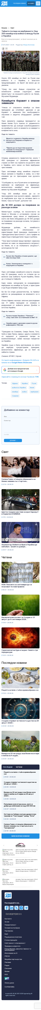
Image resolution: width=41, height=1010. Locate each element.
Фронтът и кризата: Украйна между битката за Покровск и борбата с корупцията (20, 140)
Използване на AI (11, 953)
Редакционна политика (13, 937)
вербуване (34, 392)
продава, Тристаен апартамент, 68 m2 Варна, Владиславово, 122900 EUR (27, 870)
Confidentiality (9, 986)
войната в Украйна (19, 388)
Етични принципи (11, 940)
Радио (7, 965)
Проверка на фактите (12, 946)
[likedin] (11, 908)
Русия (34, 383)
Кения (32, 388)
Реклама (8, 962)
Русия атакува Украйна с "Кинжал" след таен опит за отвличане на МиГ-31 (21, 316)
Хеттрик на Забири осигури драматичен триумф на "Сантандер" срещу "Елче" (20, 815)
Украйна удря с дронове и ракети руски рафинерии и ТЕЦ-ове (21, 324)
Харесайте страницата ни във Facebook (20, 377)
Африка (15, 383)
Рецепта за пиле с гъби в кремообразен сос (20, 773)
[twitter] (16, 908)
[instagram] (21, 908)
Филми (7, 971)
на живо (31, 3)
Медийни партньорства (13, 959)
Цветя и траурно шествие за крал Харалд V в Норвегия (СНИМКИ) (20, 513)
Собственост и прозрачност (15, 943)
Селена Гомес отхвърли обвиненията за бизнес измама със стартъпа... (18, 480)
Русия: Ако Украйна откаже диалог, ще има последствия (21, 257)
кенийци (15, 392)
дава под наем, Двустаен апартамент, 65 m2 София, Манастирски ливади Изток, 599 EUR (27, 851)
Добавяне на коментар (17, 410)
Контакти (8, 918)
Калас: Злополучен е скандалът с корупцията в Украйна (19, 264)
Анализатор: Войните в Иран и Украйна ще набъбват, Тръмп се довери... (19, 546)
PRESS (7, 956)
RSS (6, 974)
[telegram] (26, 908)
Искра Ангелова (29, 45)
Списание (8, 968)
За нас (7, 921)
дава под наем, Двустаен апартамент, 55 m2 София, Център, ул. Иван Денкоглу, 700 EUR (27, 861)
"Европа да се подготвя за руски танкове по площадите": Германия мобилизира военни (20, 149)
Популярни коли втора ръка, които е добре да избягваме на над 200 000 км (19, 805)
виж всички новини (20, 836)
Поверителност (10, 925)
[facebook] (7, 908)
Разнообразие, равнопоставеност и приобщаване (18, 949)
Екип (6, 934)
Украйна (25, 383)
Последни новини (19, 3)
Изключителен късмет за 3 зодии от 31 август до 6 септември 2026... (18, 618)
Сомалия (15, 396)
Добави (13, 440)
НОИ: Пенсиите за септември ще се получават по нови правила (17, 586)
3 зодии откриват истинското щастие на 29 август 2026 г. (20, 783)
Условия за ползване (12, 928)
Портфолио (9, 931)
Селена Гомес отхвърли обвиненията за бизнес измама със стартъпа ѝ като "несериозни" (20, 826)
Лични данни (9, 982)
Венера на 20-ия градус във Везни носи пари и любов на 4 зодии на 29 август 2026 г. (20, 794)
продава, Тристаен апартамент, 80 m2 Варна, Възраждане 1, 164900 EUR (27, 880)
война (24, 392)
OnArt (7, 978)
